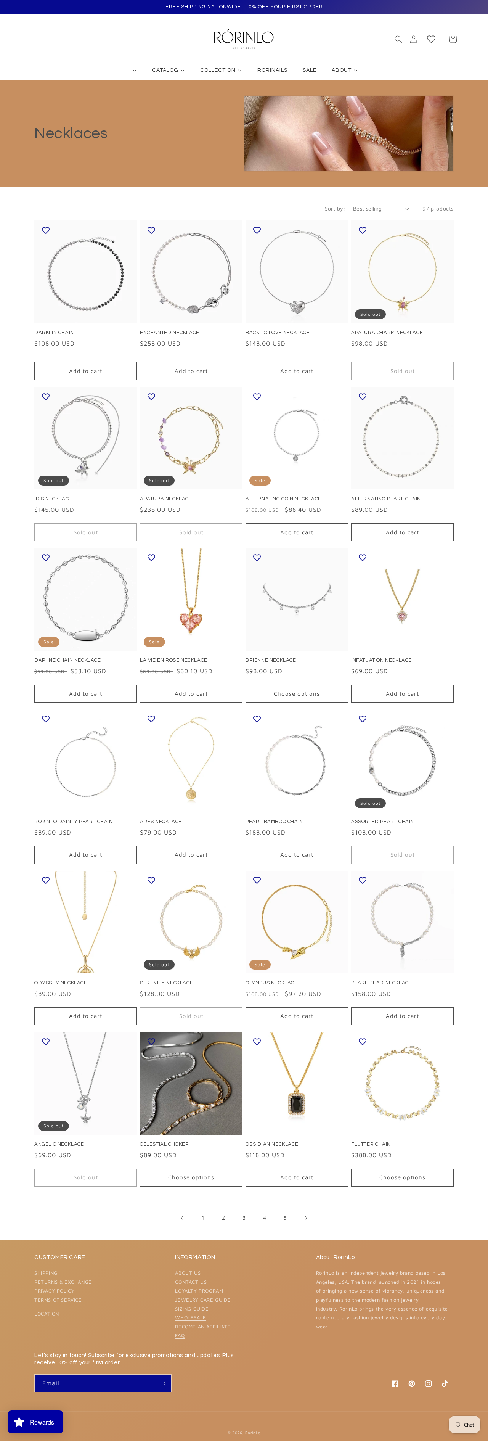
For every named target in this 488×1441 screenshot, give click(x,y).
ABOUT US (188, 1273)
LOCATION (46, 1314)
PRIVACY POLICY (54, 1291)
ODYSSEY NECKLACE (60, 983)
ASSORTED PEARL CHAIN (382, 821)
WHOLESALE (190, 1317)
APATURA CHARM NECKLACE (387, 332)
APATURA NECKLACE (166, 499)
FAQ (180, 1335)
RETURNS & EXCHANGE (63, 1282)
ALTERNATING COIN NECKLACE (283, 499)
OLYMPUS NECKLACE (272, 983)
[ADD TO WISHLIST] (45, 230)
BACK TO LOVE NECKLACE (278, 332)
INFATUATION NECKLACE (381, 660)
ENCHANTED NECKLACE (169, 332)
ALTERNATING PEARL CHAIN (386, 499)
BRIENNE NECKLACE (271, 660)
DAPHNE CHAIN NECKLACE (67, 660)
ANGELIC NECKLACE (59, 1144)
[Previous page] (182, 1217)
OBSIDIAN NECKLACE (272, 1144)
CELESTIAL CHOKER (164, 1144)
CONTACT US (191, 1282)
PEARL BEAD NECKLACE (381, 983)
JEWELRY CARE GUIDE (203, 1300)
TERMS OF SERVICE (58, 1300)
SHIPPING (46, 1273)
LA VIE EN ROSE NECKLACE (173, 660)
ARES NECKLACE (161, 821)
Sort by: (335, 208)
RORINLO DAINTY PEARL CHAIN (73, 821)
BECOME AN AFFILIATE (202, 1327)
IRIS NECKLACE (53, 499)
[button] (398, 39)
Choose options (297, 693)
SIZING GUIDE (192, 1309)
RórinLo (252, 1432)
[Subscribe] (162, 1383)
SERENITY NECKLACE (166, 983)
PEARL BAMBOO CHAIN (274, 821)
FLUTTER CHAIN (371, 1144)
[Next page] (305, 1217)
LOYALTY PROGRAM (199, 1291)
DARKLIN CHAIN (54, 332)
